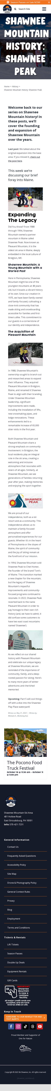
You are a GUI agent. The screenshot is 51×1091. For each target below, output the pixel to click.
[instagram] (18, 1026)
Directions (9, 830)
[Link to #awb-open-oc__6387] (44, 9)
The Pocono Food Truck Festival (24, 765)
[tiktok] (25, 1026)
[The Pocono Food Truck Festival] (25, 730)
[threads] (33, 1026)
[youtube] (40, 1026)
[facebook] (11, 1026)
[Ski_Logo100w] (7, 5)
